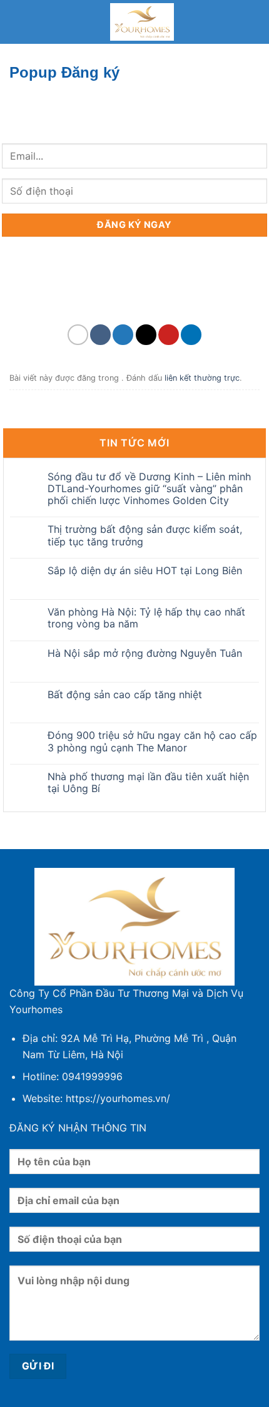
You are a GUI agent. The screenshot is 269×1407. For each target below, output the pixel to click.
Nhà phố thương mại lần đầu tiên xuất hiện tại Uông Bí (148, 783)
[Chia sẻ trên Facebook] (100, 334)
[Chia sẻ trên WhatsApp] (78, 334)
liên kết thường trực (202, 378)
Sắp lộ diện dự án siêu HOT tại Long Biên (145, 571)
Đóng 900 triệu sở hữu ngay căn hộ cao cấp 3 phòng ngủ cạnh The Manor (152, 741)
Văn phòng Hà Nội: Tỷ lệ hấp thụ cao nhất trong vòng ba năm (146, 618)
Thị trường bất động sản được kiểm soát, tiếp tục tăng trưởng (145, 535)
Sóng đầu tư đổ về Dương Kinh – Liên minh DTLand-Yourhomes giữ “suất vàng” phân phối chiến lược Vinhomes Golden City (149, 489)
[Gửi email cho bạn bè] (146, 334)
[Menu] (16, 21)
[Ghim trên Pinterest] (168, 334)
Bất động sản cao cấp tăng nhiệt (125, 695)
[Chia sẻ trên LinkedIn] (191, 334)
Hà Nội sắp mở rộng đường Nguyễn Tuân (145, 653)
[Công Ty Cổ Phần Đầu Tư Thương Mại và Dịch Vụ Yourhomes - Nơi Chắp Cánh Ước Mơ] (142, 22)
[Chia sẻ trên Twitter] (123, 334)
